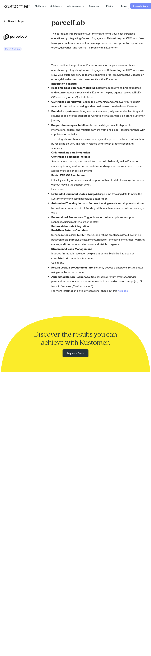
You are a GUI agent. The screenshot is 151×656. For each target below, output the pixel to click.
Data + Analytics (12, 48)
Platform (39, 6)
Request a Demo (75, 353)
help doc (123, 291)
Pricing (109, 5)
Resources (93, 5)
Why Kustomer (74, 6)
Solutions (55, 6)
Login (124, 5)
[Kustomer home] (17, 6)
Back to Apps (16, 21)
